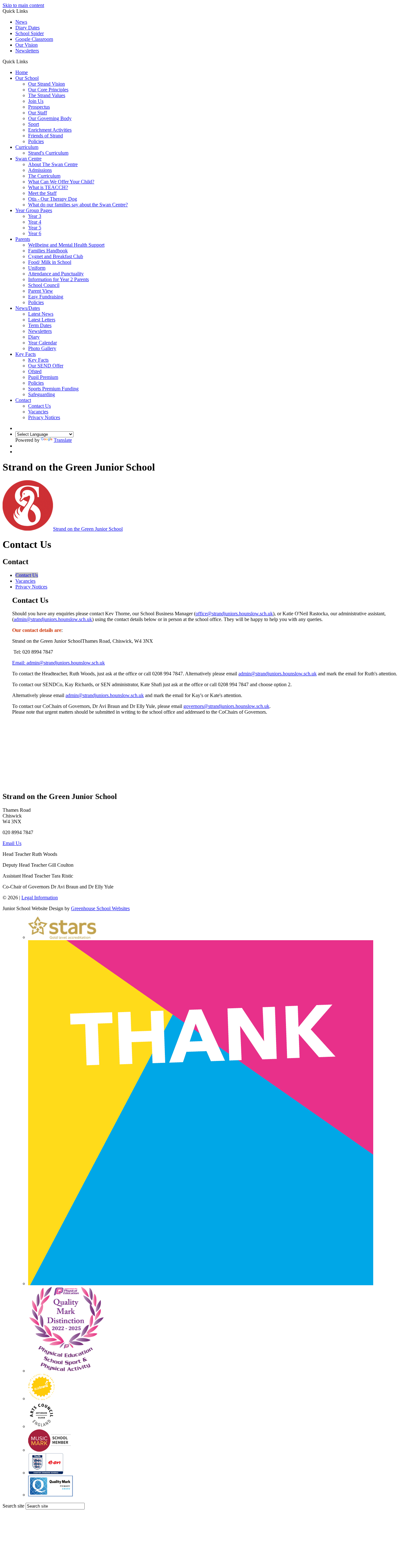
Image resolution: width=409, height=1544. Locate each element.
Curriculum (26, 147)
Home (21, 72)
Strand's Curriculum (48, 153)
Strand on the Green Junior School (88, 529)
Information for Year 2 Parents (58, 279)
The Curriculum (44, 176)
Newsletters (27, 50)
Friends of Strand (45, 135)
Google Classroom (34, 39)
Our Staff (37, 112)
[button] (30, 61)
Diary (34, 337)
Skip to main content (23, 5)
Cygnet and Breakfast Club (55, 256)
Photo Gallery (42, 348)
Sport (33, 124)
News (21, 22)
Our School (27, 78)
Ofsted (35, 371)
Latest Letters (41, 319)
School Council (43, 285)
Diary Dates (27, 27)
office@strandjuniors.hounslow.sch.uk (234, 613)
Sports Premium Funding (53, 388)
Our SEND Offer (45, 365)
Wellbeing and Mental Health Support (66, 245)
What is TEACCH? (48, 187)
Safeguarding (41, 394)
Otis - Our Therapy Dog (52, 199)
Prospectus (39, 107)
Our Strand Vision (46, 84)
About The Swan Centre (53, 164)
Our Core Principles (48, 89)
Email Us (12, 843)
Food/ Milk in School (49, 262)
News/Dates (27, 308)
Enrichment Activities (50, 130)
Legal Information (39, 897)
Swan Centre (28, 158)
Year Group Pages (33, 210)
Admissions (40, 170)
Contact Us (39, 406)
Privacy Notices (44, 417)
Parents (22, 239)
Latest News (40, 314)
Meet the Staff (42, 193)
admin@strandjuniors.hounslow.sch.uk (53, 619)
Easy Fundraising (45, 296)
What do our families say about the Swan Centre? (78, 204)
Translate (63, 440)
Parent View (40, 291)
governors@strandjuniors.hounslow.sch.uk (226, 706)
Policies (36, 141)
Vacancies (38, 411)
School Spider (29, 33)
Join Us (35, 101)
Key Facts (25, 354)
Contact (23, 400)
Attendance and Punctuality (56, 273)
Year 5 (34, 227)
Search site (13, 1506)
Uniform (36, 268)
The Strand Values (46, 95)
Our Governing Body (50, 118)
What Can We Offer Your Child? (61, 181)
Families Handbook (48, 250)
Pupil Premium (43, 377)
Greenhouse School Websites (100, 908)
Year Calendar (42, 342)
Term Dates (39, 325)
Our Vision (26, 45)
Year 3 (34, 216)
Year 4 (34, 222)
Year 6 (34, 233)
